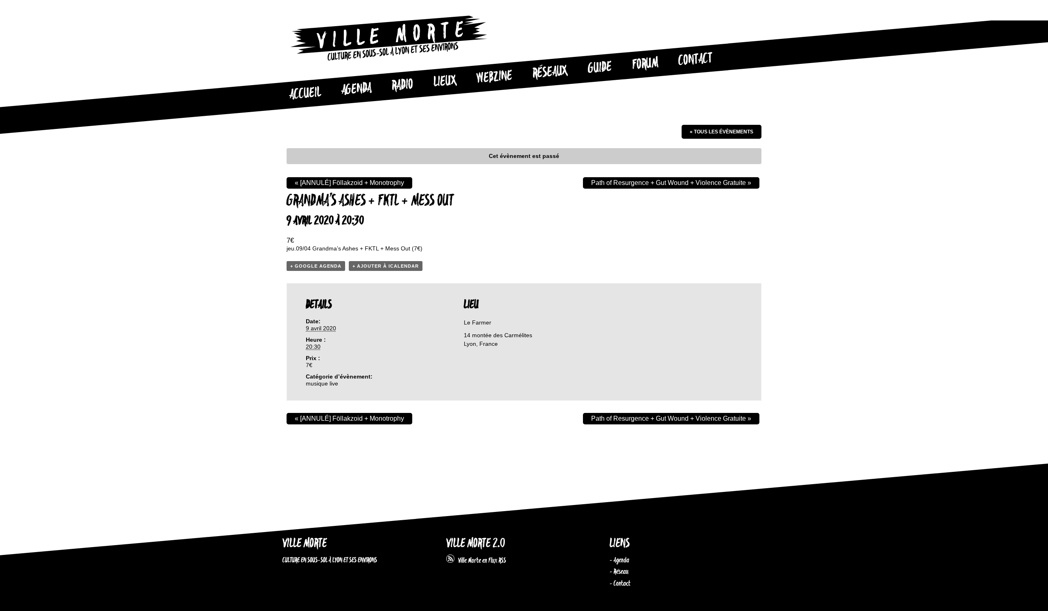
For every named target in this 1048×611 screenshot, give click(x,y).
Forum (645, 64)
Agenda (356, 89)
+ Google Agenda (315, 266)
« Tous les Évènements (721, 132)
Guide (600, 68)
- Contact (620, 583)
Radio (402, 85)
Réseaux (550, 72)
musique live (322, 383)
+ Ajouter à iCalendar (385, 266)
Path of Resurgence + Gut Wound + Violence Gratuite (671, 182)
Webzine (494, 77)
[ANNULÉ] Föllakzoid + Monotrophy (349, 182)
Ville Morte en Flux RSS (480, 560)
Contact (695, 60)
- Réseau (619, 571)
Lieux (445, 82)
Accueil (305, 93)
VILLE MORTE (304, 544)
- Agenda (619, 560)
